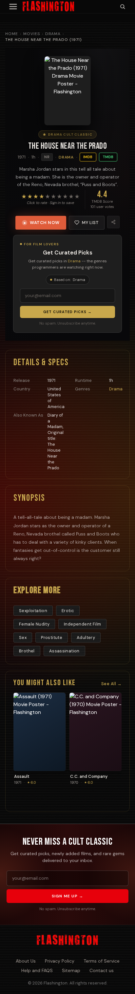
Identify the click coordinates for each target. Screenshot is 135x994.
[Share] (113, 222)
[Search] (122, 6)
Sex (23, 637)
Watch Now (42, 222)
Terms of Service (102, 961)
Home (11, 33)
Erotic (68, 610)
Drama (53, 33)
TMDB (108, 157)
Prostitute (51, 637)
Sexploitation (33, 610)
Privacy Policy (59, 961)
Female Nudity (34, 624)
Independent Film (82, 624)
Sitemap (71, 970)
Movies (31, 33)
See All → (111, 683)
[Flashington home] (67, 940)
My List (90, 222)
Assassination (64, 651)
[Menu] (13, 6)
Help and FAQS (37, 970)
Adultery (86, 637)
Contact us (101, 970)
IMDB (88, 157)
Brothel (27, 651)
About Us (26, 961)
